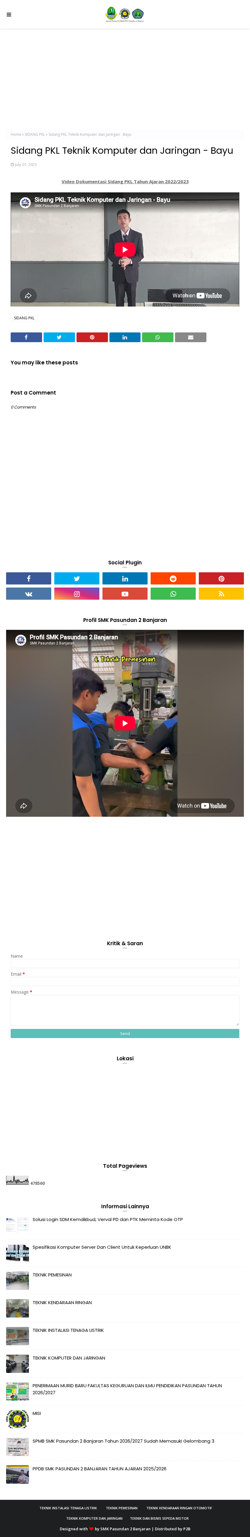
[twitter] (76, 578)
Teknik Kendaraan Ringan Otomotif (179, 1508)
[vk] (28, 594)
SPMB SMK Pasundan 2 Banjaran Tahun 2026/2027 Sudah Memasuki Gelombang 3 (123, 1441)
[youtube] (125, 594)
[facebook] (28, 578)
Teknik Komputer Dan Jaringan (94, 1518)
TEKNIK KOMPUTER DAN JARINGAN (69, 1358)
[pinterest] (221, 578)
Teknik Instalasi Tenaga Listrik (68, 1508)
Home (16, 134)
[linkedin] (125, 578)
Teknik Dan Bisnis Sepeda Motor (159, 1518)
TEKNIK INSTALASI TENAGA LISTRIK (68, 1330)
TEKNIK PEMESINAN (52, 1275)
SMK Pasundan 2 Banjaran (125, 1529)
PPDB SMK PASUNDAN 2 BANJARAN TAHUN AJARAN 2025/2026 (99, 1468)
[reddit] (173, 578)
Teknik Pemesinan (122, 1508)
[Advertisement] (125, 74)
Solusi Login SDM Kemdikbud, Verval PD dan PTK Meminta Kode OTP (108, 1219)
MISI (37, 1413)
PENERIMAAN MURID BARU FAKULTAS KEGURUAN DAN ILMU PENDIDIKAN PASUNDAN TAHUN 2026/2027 (127, 1389)
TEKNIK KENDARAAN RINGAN (62, 1302)
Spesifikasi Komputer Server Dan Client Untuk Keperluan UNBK (102, 1247)
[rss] (221, 594)
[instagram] (76, 594)
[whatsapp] (173, 594)
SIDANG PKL (35, 134)
